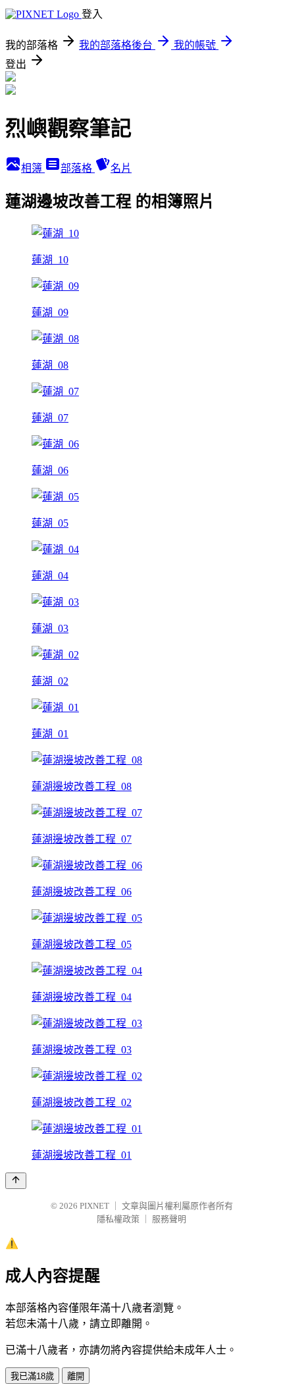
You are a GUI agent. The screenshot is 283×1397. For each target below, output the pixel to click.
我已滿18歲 (32, 1376)
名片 (121, 168)
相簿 (33, 168)
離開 (75, 1376)
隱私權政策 (118, 1219)
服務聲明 (169, 1219)
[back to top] (15, 1181)
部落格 (78, 168)
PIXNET (94, 1206)
